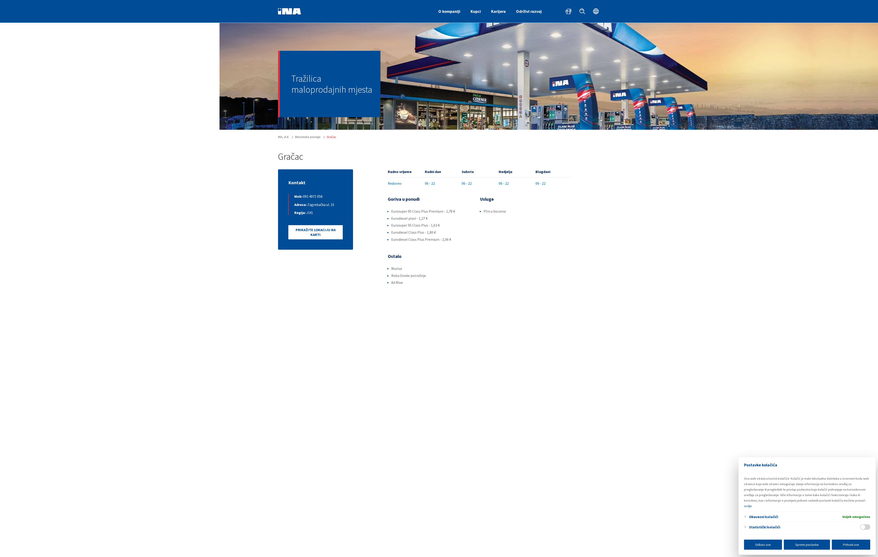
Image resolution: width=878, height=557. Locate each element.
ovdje (748, 506)
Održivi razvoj (529, 11)
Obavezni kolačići (763, 516)
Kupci (476, 11)
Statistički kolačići (764, 527)
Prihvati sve (851, 545)
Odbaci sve (763, 545)
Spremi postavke (807, 545)
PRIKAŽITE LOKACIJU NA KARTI (316, 232)
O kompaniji (449, 11)
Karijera (498, 11)
